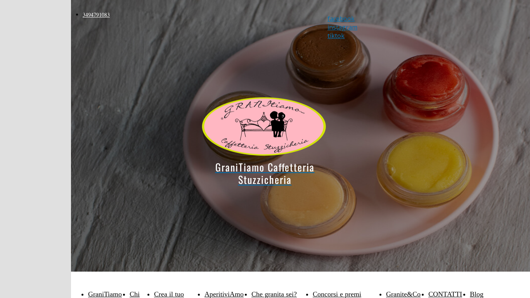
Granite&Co (403, 294)
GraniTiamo (105, 294)
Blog (476, 294)
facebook (341, 18)
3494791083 (96, 14)
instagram (342, 27)
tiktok (336, 35)
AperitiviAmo (224, 294)
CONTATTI (445, 294)
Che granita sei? (274, 294)
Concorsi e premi (337, 294)
